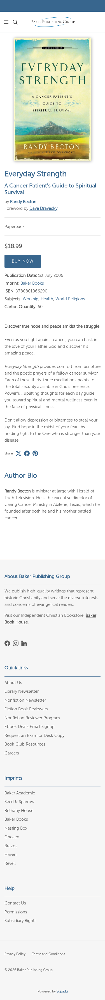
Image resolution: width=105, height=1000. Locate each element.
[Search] (18, 22)
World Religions (70, 298)
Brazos (10, 845)
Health (47, 298)
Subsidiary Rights (20, 920)
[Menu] (6, 22)
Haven (10, 854)
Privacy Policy (14, 954)
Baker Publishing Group (35, 970)
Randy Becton (23, 201)
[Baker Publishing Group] (53, 22)
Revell (10, 863)
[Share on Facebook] (27, 453)
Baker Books (32, 283)
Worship (30, 298)
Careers (11, 753)
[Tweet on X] (18, 453)
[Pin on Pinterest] (35, 453)
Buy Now (23, 261)
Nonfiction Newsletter (25, 700)
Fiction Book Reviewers (26, 708)
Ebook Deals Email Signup (29, 726)
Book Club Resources (24, 744)
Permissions (15, 912)
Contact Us (15, 903)
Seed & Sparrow (19, 801)
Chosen (11, 836)
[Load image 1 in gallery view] (52, 99)
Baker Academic (19, 793)
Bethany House (18, 810)
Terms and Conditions (48, 954)
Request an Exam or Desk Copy (34, 735)
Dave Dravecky (43, 208)
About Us (13, 682)
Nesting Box (15, 828)
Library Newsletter (21, 691)
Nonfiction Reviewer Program (32, 717)
